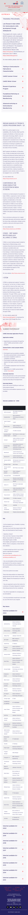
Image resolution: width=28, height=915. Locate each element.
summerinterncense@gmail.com (12, 555)
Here (20, 59)
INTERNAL (17, 887)
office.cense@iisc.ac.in (14, 894)
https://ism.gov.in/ (8, 51)
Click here (5, 349)
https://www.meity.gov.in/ (10, 55)
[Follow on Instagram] (20, 907)
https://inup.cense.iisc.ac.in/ (10, 178)
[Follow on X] (17, 907)
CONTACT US (18, 890)
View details (11, 371)
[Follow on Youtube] (11, 907)
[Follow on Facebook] (8, 907)
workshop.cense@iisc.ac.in (9, 557)
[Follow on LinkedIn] (14, 907)
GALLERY (15, 889)
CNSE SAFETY (8, 887)
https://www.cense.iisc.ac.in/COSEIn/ (12, 229)
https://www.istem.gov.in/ (9, 317)
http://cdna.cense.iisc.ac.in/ (18, 273)
